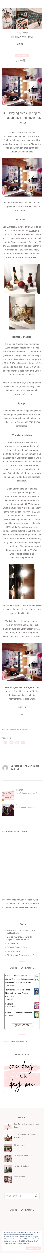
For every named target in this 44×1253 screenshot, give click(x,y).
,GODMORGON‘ (32, 422)
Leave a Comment (22, 730)
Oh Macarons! (12, 943)
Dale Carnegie (11, 985)
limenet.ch (22, 1041)
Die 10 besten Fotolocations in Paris (22, 955)
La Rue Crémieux (21, 1166)
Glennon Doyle (11, 1006)
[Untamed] (36, 1009)
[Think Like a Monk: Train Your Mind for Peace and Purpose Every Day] (36, 994)
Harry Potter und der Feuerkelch (18, 1013)
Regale (19, 344)
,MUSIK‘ (26, 446)
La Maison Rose (13, 951)
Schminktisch (19, 1177)
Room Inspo (22, 55)
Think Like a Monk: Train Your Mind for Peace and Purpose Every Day (17, 993)
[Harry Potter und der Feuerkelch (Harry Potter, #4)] (36, 1017)
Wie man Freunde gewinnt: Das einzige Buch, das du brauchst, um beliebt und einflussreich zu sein (19, 979)
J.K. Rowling (10, 1015)
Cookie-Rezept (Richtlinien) (22, 1243)
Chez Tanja (22, 33)
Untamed (9, 1004)
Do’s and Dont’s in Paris (17, 947)
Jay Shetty (10, 999)
